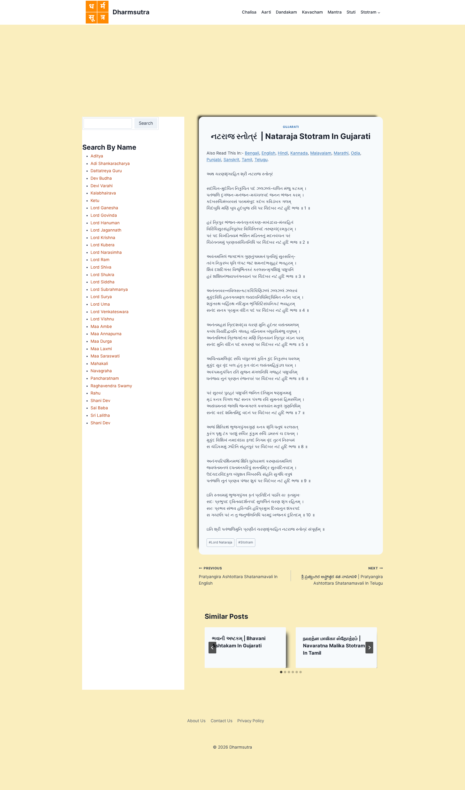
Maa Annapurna (106, 333)
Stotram (245, 542)
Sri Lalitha (100, 415)
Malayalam (320, 153)
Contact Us (221, 720)
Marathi (341, 153)
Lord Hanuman (105, 222)
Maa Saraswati (105, 356)
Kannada (299, 153)
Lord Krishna (103, 237)
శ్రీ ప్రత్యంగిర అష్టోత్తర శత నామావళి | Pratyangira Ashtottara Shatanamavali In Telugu (342, 576)
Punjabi (214, 159)
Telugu (261, 159)
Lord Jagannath (106, 230)
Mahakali (99, 363)
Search (146, 123)
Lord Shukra (102, 274)
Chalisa (249, 12)
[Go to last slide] (212, 647)
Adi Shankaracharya (110, 163)
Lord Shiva (101, 267)
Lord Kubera (103, 244)
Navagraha (101, 370)
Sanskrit (231, 159)
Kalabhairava (103, 193)
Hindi (283, 153)
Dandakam (286, 12)
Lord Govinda (104, 215)
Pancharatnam (105, 378)
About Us (196, 720)
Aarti (266, 12)
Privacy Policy (250, 720)
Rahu (96, 393)
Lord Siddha (103, 281)
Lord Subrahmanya (109, 289)
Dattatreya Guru (106, 170)
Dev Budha (101, 178)
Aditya (97, 156)
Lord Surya (101, 296)
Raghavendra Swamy (111, 385)
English (268, 153)
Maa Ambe (101, 326)
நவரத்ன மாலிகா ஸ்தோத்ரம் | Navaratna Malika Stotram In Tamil (334, 645)
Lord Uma (100, 304)
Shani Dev (100, 400)
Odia (355, 153)
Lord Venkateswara (110, 311)
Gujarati (291, 127)
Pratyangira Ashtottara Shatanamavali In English (238, 576)
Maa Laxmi (101, 348)
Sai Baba (99, 407)
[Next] (369, 647)
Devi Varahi (102, 185)
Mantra (335, 12)
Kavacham (312, 12)
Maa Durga (101, 341)
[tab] (281, 672)
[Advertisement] (232, 61)
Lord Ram (100, 259)
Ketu (95, 200)
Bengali (252, 153)
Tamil (247, 159)
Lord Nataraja (220, 542)
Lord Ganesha (104, 207)
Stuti (351, 12)
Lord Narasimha (106, 252)
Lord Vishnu (102, 319)
